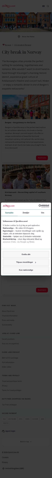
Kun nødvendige (26, 270)
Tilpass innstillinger (24, 262)
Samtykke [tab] (9, 213)
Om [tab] (42, 213)
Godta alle (26, 254)
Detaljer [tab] (26, 213)
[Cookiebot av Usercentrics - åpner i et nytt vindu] (38, 206)
